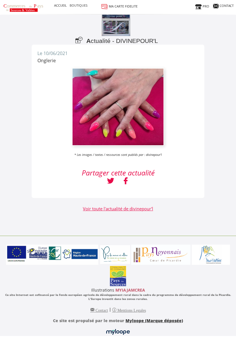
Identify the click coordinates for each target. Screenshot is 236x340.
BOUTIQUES (78, 5)
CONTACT (226, 5)
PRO (205, 6)
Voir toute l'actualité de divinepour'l (118, 208)
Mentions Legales (131, 310)
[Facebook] (125, 181)
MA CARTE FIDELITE (123, 6)
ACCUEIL (60, 5)
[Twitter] (110, 181)
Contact (101, 310)
